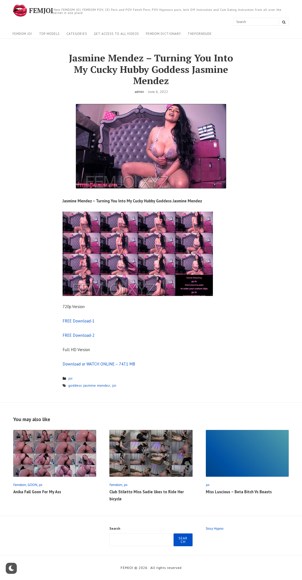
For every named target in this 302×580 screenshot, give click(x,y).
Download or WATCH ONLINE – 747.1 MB (99, 364)
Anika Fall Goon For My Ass (37, 491)
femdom (19, 484)
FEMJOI (41, 10)
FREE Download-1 (78, 321)
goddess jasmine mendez (89, 385)
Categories (77, 34)
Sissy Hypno (215, 528)
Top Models (49, 34)
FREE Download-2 (78, 335)
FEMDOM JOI (22, 34)
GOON (32, 484)
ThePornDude (200, 34)
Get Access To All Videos (116, 34)
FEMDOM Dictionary (163, 34)
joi (70, 378)
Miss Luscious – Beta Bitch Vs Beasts (239, 491)
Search (114, 528)
